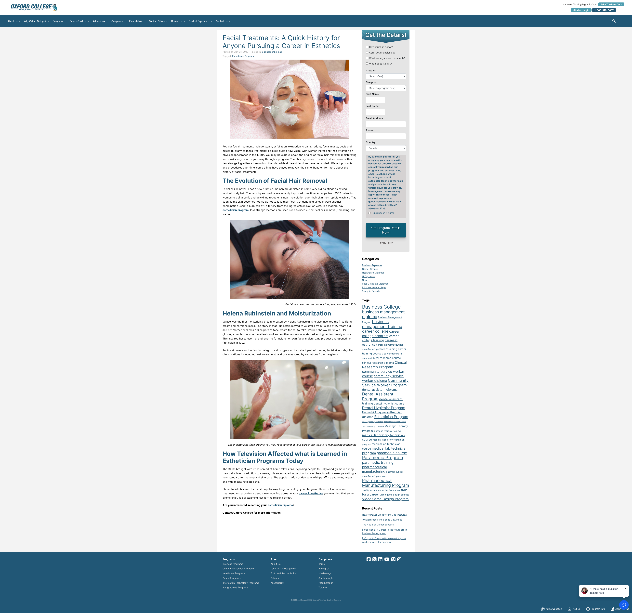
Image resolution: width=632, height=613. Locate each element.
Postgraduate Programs (235, 587)
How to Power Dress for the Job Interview (384, 514)
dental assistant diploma (380, 389)
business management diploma (383, 314)
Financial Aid (136, 21)
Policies (275, 578)
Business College (381, 307)
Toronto (322, 587)
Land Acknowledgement (284, 568)
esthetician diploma (280, 505)
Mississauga (324, 573)
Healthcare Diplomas (373, 272)
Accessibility (277, 582)
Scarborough (325, 578)
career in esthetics (311, 493)
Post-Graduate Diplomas (375, 283)
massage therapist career (372, 422)
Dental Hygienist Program (383, 408)
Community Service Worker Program (385, 382)
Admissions (99, 21)
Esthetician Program (243, 56)
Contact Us (221, 21)
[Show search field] (616, 21)
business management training (382, 324)
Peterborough (325, 582)
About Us (12, 21)
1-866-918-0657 (604, 10)
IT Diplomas (368, 276)
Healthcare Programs (234, 573)
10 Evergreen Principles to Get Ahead (382, 519)
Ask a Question (554, 608)
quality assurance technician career (381, 490)
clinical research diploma (378, 362)
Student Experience (199, 21)
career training (387, 349)
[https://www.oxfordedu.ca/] (34, 7)
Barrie (321, 563)
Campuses (117, 21)
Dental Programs (231, 578)
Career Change (370, 269)
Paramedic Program (382, 457)
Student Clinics (157, 21)
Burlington (323, 568)
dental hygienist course (389, 403)
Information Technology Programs (241, 582)
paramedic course (392, 453)
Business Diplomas (272, 51)
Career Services (78, 21)
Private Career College (374, 287)
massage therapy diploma (373, 426)
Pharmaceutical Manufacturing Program (385, 483)
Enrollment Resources (334, 600)
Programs (58, 21)
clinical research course (385, 358)
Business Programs (233, 563)
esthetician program (236, 210)
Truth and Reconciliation (283, 573)
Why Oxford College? (35, 21)
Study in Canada (371, 291)
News (365, 280)
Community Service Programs (238, 568)
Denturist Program (374, 412)
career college (375, 331)
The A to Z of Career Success (378, 524)
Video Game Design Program (385, 499)
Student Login (581, 10)
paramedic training (378, 462)
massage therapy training (387, 431)
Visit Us (576, 608)
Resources (176, 21)
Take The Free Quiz (611, 4)
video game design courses (394, 494)
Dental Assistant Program (377, 396)
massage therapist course (395, 422)
